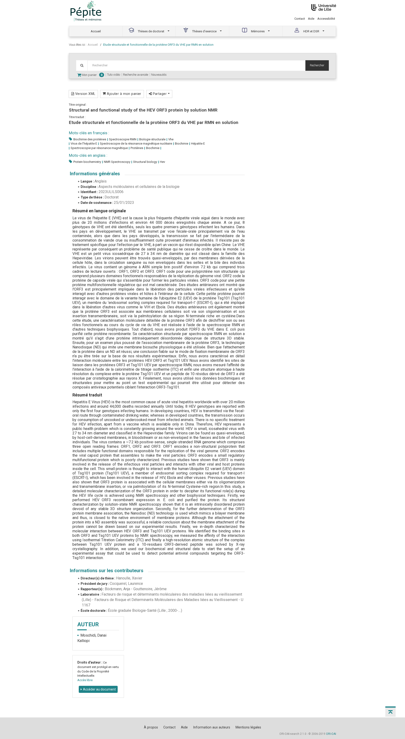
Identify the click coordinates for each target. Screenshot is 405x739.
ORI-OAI (331, 733)
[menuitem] (96, 31)
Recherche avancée (135, 74)
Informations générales (95, 173)
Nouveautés (159, 74)
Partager (160, 93)
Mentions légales (248, 727)
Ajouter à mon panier (123, 93)
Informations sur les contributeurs (106, 570)
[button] (390, 711)
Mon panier (91, 74)
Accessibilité (326, 18)
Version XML (84, 93)
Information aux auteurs (211, 727)
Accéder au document (99, 689)
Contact (299, 18)
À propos (151, 727)
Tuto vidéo (113, 74)
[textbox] (196, 65)
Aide (311, 18)
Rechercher (317, 65)
